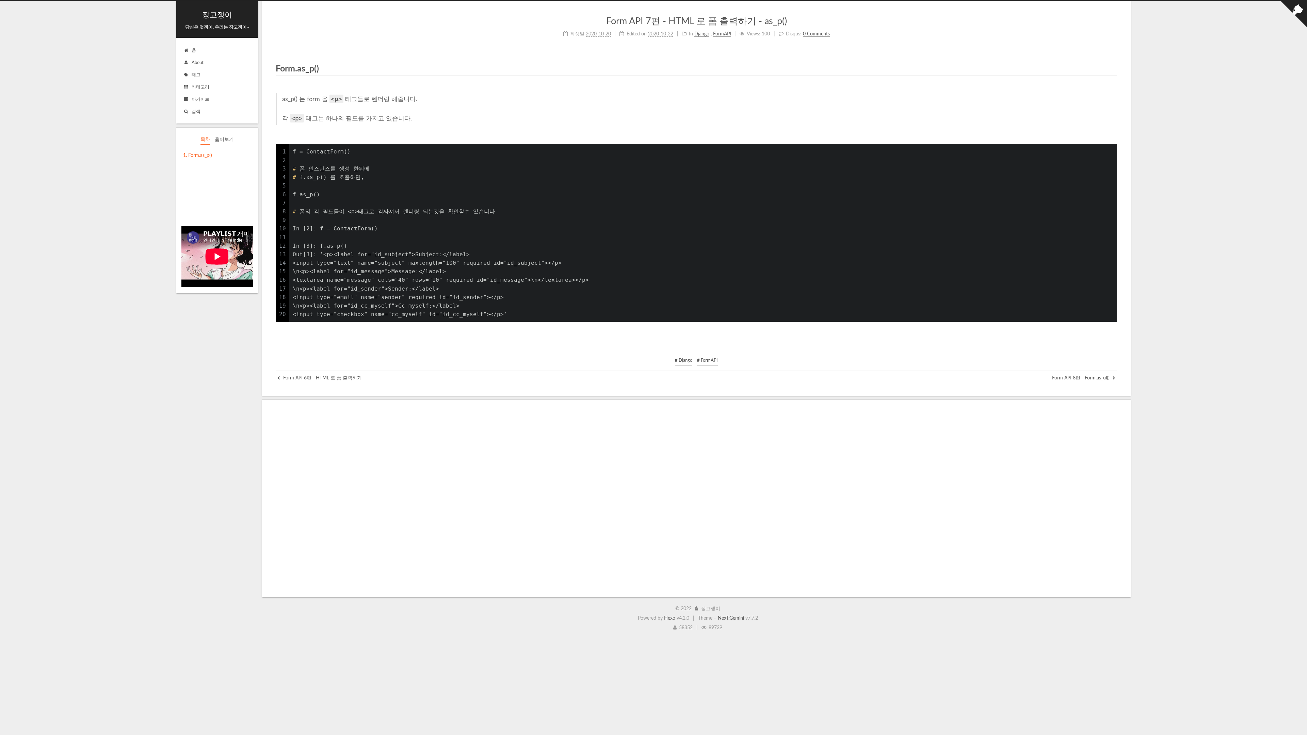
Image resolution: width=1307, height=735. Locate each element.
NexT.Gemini (731, 618)
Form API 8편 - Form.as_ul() (1081, 378)
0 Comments (816, 34)
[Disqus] (696, 498)
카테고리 (200, 87)
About (198, 63)
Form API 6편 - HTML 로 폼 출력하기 (322, 378)
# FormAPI (707, 360)
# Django (683, 360)
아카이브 (200, 99)
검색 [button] (196, 112)
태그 (196, 75)
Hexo (669, 618)
